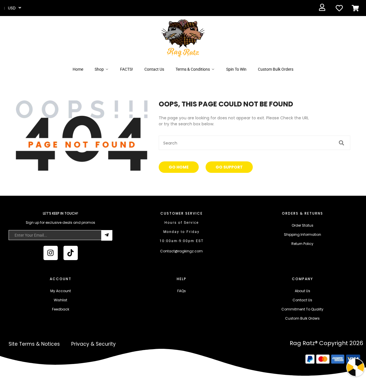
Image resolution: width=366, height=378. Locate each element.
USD (12, 8)
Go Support (229, 167)
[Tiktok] (70, 253)
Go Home (179, 167)
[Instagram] (50, 253)
